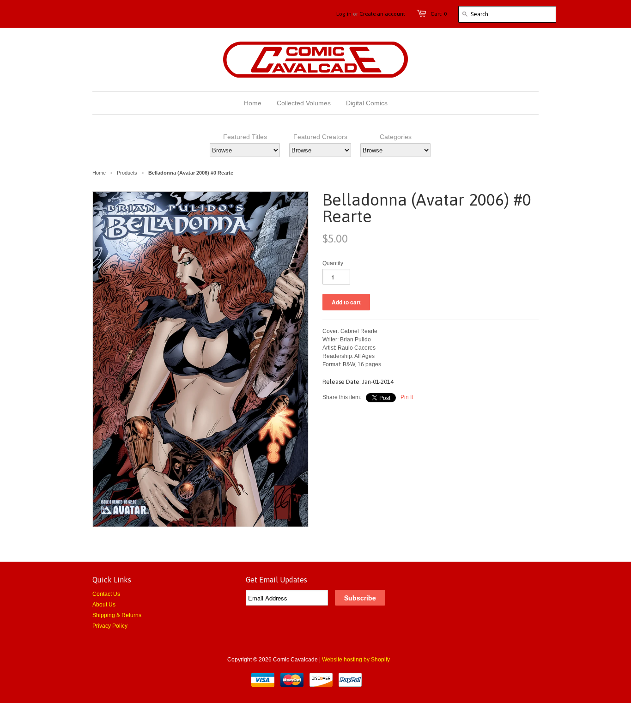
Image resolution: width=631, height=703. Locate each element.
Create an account (382, 14)
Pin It (406, 397)
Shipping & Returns (116, 615)
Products (127, 173)
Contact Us (106, 594)
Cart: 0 (439, 14)
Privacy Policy (109, 626)
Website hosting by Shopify (356, 659)
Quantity (332, 263)
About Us (103, 604)
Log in (344, 14)
